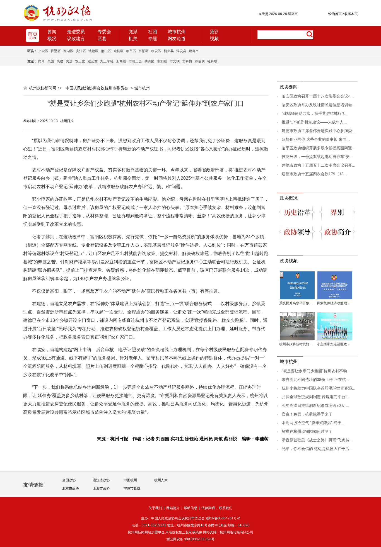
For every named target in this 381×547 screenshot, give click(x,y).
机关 (133, 38)
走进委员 (76, 31)
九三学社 (107, 61)
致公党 (93, 61)
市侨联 (200, 61)
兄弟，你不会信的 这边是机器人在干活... (317, 448)
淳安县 (181, 51)
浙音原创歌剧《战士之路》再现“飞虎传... (317, 440)
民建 (60, 61)
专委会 (104, 31)
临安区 (156, 51)
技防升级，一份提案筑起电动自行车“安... (317, 156)
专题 (152, 38)
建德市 (194, 51)
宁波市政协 (132, 488)
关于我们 (155, 508)
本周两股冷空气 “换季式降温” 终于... (313, 422)
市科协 (187, 61)
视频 (214, 38)
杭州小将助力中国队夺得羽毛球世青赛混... (318, 388)
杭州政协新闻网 (42, 88)
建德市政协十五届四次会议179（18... (314, 174)
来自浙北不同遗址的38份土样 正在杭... (315, 379)
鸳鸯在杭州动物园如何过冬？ (307, 431)
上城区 (43, 51)
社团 (152, 31)
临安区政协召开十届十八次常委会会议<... (318, 96)
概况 (51, 38)
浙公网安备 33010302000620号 (191, 539)
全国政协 (69, 480)
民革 (41, 61)
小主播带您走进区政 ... (333, 344)
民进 (69, 61)
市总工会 (135, 61)
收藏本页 (350, 14)
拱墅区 (56, 51)
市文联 (175, 61)
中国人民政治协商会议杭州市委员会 (97, 88)
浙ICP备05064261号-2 (223, 518)
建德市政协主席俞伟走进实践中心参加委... (318, 130)
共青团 (149, 61)
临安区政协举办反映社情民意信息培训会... (318, 105)
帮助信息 (190, 508)
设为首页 (335, 14)
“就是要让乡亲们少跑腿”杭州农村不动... (316, 371)
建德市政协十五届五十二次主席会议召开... (318, 165)
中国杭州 (130, 480)
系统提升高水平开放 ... (296, 303)
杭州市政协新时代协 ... (296, 344)
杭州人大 (161, 480)
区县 (102, 38)
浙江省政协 (101, 480)
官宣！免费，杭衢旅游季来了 (307, 414)
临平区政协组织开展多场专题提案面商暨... (318, 148)
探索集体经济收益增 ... (333, 303)
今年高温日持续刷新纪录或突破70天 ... (315, 405)
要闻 (51, 31)
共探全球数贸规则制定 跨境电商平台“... (316, 397)
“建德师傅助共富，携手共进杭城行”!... (315, 113)
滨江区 (81, 51)
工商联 (121, 61)
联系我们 (225, 508)
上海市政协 (101, 488)
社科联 (212, 61)
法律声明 (208, 508)
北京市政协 (70, 488)
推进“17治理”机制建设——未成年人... (314, 122)
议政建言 (76, 38)
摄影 (214, 31)
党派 (133, 31)
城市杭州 (176, 31)
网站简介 (173, 508)
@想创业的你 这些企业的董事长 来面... (316, 139)
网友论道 (176, 38)
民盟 (50, 61)
